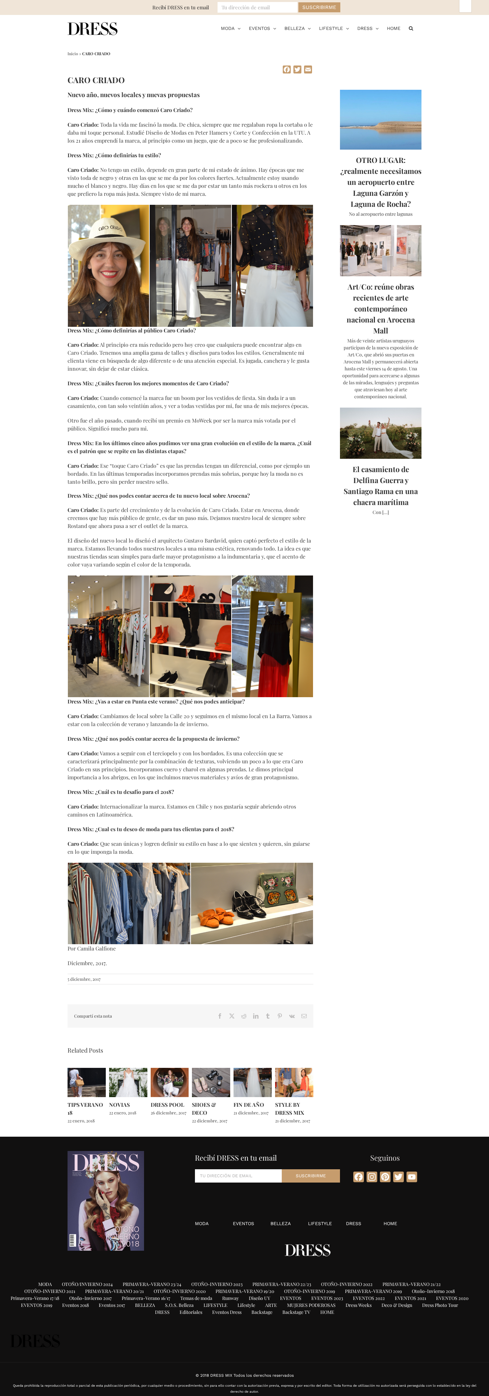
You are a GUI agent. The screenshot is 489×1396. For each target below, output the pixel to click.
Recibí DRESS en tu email (180, 7)
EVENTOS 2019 (36, 1305)
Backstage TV (296, 1312)
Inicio (73, 53)
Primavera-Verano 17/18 (35, 1298)
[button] (411, 28)
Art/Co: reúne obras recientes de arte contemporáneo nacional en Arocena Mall (381, 308)
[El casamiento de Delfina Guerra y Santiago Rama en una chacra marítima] (380, 433)
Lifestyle (246, 1305)
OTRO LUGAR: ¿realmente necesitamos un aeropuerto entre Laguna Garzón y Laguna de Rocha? (380, 182)
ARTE (271, 1305)
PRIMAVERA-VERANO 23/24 (152, 1284)
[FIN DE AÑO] (253, 1071)
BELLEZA (280, 1223)
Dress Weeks (359, 1305)
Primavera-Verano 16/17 (146, 1298)
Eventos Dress (227, 1312)
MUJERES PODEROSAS (311, 1305)
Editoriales (191, 1312)
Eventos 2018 (75, 1305)
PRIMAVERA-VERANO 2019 (373, 1291)
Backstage (261, 1312)
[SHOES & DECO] (211, 1071)
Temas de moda (196, 1298)
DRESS (353, 1223)
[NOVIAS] (128, 1071)
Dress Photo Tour (440, 1305)
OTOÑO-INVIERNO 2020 (180, 1291)
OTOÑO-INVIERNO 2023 (217, 1284)
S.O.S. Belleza (179, 1305)
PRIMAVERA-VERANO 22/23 (281, 1284)
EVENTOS (243, 1223)
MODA (202, 1223)
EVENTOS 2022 (369, 1298)
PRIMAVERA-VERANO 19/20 (245, 1291)
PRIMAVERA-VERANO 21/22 (412, 1284)
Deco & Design (397, 1305)
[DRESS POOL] (170, 1071)
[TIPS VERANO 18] (87, 1071)
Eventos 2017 (112, 1305)
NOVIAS (119, 1104)
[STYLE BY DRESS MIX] (294, 1071)
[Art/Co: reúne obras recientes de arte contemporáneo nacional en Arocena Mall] (380, 250)
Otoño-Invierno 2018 (433, 1291)
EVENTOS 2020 (452, 1298)
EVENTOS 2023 (327, 1298)
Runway (230, 1298)
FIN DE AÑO (249, 1104)
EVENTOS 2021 (410, 1298)
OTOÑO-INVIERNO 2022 (347, 1284)
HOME (390, 1223)
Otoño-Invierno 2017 (90, 1298)
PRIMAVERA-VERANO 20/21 (114, 1291)
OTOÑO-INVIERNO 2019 (309, 1291)
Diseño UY (259, 1298)
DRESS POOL (167, 1104)
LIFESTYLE (320, 1223)
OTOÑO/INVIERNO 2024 (87, 1284)
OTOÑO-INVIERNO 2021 (49, 1291)
